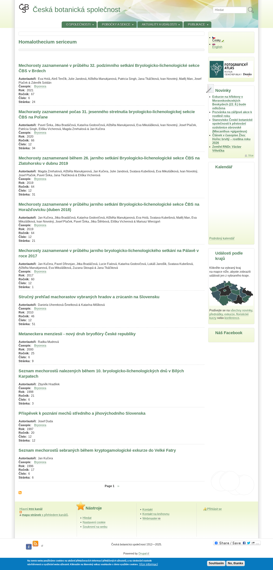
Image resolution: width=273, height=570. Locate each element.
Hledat (87, 517)
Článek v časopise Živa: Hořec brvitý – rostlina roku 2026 (231, 139)
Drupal (143, 553)
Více (250, 155)
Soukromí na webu (95, 526)
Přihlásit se (214, 509)
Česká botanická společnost (76, 10)
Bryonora (40, 86)
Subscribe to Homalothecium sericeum (20, 492)
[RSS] (35, 544)
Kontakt (147, 509)
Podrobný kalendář (221, 238)
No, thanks (235, 563)
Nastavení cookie (94, 522)
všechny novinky (241, 310)
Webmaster (149, 518)
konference (232, 318)
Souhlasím (216, 563)
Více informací (148, 564)
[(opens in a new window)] (237, 543)
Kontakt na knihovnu (155, 514)
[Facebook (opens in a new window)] (29, 547)
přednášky (216, 314)
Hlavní (31, 509)
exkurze (229, 314)
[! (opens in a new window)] (42, 547)
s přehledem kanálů (45, 514)
